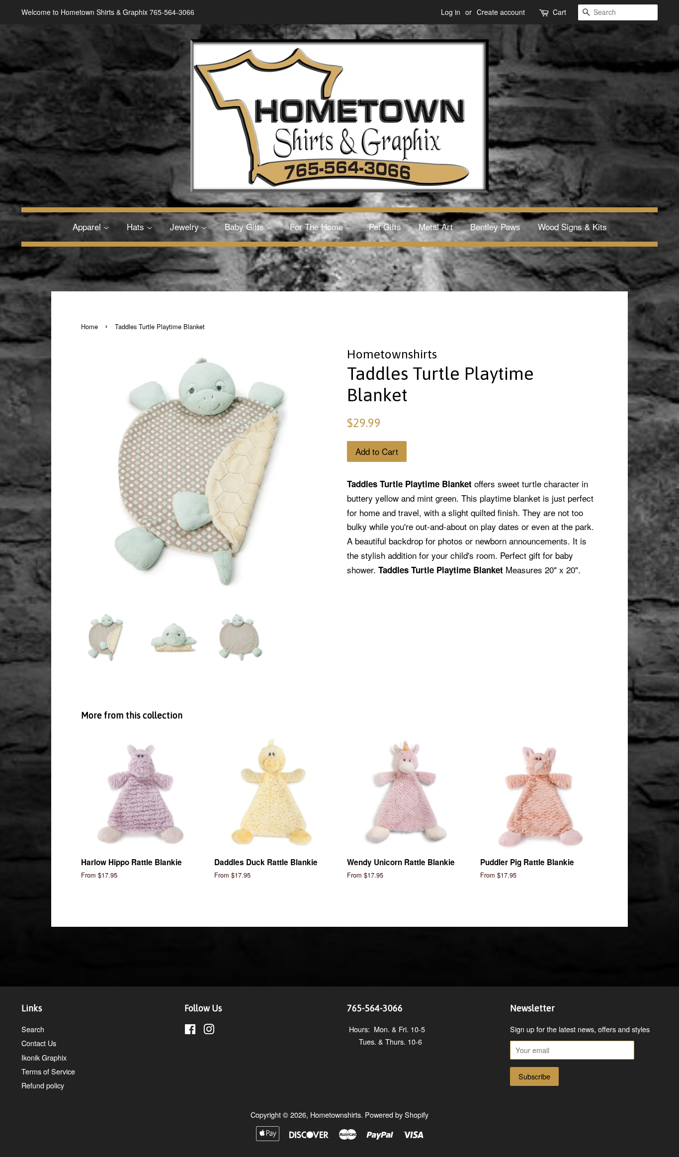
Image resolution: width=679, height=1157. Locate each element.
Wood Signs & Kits (572, 226)
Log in (450, 12)
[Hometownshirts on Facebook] (190, 1030)
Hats (137, 226)
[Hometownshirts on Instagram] (208, 1030)
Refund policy (42, 1085)
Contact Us (38, 1043)
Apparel (88, 226)
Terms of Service (48, 1071)
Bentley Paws (495, 226)
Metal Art (436, 226)
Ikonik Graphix (44, 1057)
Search (32, 1029)
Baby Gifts (245, 226)
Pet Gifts (385, 226)
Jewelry (185, 226)
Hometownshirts (335, 1114)
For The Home (317, 226)
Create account (501, 12)
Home (89, 326)
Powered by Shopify (396, 1114)
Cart (559, 12)
